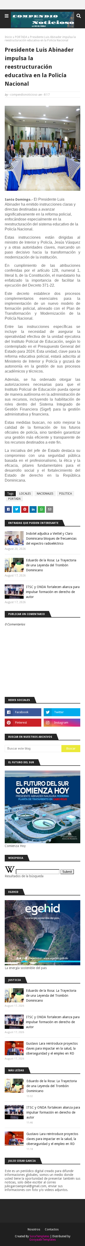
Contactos (52, 1229)
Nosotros (34, 1229)
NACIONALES (45, 493)
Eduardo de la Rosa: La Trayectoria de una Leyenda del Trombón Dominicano (51, 565)
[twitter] (62, 712)
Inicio (8, 37)
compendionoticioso (24, 94)
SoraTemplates (39, 1236)
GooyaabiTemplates (42, 1239)
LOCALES (25, 493)
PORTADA (21, 37)
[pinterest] (23, 723)
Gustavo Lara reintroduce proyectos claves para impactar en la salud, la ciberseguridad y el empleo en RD (52, 1048)
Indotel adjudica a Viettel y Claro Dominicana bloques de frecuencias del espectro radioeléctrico (51, 538)
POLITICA (65, 493)
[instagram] (62, 723)
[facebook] (23, 712)
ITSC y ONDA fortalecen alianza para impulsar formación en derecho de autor (53, 592)
